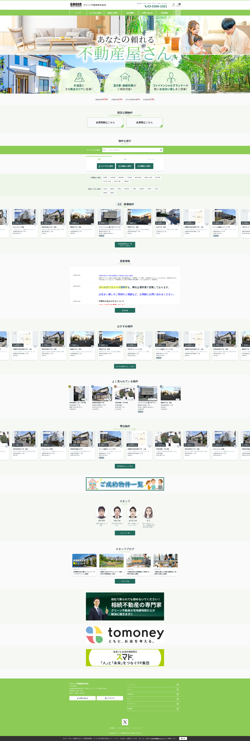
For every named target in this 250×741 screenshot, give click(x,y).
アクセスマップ (132, 704)
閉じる (183, 738)
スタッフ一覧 (125, 533)
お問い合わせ (147, 13)
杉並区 (105, 189)
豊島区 (112, 192)
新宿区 (149, 189)
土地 (125, 159)
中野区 (119, 189)
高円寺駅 (157, 177)
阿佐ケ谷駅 (117, 181)
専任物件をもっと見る (125, 466)
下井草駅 (129, 177)
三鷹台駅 (126, 181)
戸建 (99, 159)
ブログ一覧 (125, 581)
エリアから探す (95, 13)
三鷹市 (134, 189)
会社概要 (130, 13)
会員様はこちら (144, 122)
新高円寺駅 (138, 177)
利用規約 (112, 728)
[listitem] (82, 223)
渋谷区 (156, 189)
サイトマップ (137, 728)
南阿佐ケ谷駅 (148, 177)
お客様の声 (130, 694)
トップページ (131, 684)
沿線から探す (112, 13)
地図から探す (145, 166)
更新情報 (125, 310)
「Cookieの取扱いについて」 (157, 738)
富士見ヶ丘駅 (107, 181)
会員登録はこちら (105, 122)
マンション (151, 159)
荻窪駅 (105, 177)
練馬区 (112, 189)
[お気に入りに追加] (6, 224)
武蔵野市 (141, 189)
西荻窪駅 (121, 177)
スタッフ (129, 689)
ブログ (129, 699)
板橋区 (105, 192)
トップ (78, 13)
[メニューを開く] (178, 13)
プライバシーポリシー (124, 728)
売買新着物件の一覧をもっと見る (125, 244)
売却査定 (164, 13)
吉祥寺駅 (112, 177)
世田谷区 (126, 189)
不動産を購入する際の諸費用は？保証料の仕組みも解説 (116, 275)
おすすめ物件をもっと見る (125, 366)
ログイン (174, 6)
